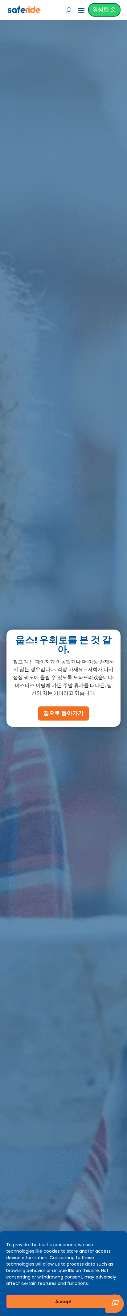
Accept (63, 1301)
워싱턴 (100, 9)
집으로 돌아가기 (63, 713)
